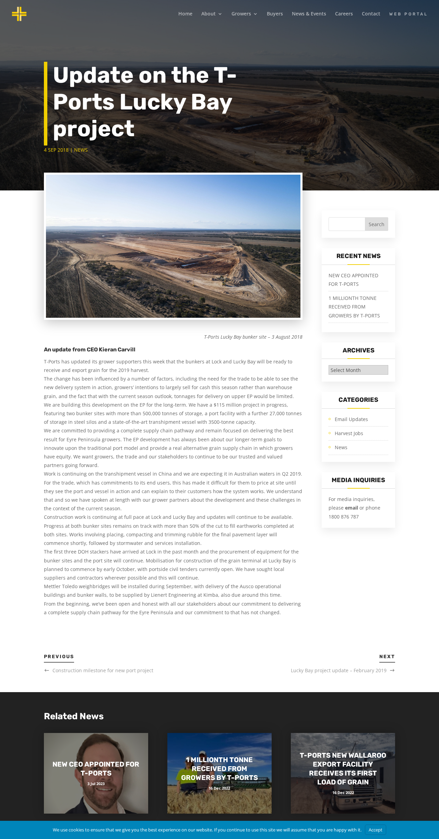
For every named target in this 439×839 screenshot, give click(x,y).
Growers (241, 14)
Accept (375, 830)
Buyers (275, 14)
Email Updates (351, 419)
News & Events (309, 14)
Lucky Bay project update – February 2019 (339, 670)
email (352, 507)
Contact (371, 14)
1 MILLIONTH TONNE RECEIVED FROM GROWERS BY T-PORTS (354, 306)
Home (185, 14)
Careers (344, 14)
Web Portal (408, 14)
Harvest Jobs (349, 433)
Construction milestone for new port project (102, 670)
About (208, 14)
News (81, 150)
